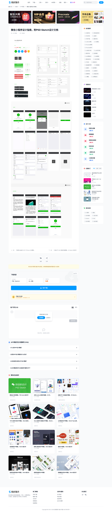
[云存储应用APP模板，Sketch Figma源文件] (68, 411)
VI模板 (87, 76)
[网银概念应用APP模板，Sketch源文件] (68, 463)
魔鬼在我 (94, 101)
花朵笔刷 (95, 53)
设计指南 (88, 215)
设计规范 (88, 221)
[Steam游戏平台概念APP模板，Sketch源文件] (44, 411)
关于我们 (59, 494)
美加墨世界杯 (89, 65)
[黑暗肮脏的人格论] (87, 90)
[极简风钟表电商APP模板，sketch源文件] (20, 463)
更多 (65, 2)
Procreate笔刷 (89, 44)
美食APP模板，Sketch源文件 (65, 446)
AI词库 (53, 2)
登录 (101, 2)
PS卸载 (97, 41)
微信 (94, 212)
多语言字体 (96, 73)
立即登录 (41, 317)
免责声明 (59, 498)
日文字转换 (97, 59)
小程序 (87, 212)
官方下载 (45, 288)
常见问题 (59, 496)
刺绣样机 (88, 73)
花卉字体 (88, 70)
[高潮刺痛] (87, 108)
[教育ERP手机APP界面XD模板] (87, 192)
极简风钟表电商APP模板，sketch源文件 (19, 472)
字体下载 (88, 38)
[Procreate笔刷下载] (68, 17)
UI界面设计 (95, 76)
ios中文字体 (97, 50)
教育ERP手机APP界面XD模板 (96, 192)
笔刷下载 (35, 496)
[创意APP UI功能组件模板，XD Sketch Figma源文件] (68, 385)
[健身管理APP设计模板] (87, 174)
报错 (76, 273)
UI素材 (16, 6)
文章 (46, 2)
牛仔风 (87, 62)
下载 (34, 2)
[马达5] (87, 114)
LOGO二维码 (88, 41)
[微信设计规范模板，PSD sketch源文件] (20, 385)
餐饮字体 (88, 53)
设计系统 (95, 221)
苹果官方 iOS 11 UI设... (96, 179)
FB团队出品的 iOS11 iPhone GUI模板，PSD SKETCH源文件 (30, 250)
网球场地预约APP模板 (39, 472)
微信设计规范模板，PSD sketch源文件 (19, 395)
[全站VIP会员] (44, 17)
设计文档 (95, 215)
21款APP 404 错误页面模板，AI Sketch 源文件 (65, 250)
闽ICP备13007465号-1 (64, 509)
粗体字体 (95, 38)
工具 (40, 2)
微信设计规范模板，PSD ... (96, 186)
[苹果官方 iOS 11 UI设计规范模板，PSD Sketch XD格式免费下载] (87, 180)
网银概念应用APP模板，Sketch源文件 (67, 472)
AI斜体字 (95, 70)
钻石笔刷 (95, 68)
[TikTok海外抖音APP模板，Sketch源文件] (20, 411)
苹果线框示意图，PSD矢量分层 (96, 198)
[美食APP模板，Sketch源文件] (68, 437)
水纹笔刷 (97, 56)
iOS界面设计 (88, 56)
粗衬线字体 (88, 59)
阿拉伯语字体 (96, 33)
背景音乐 (35, 501)
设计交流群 (60, 501)
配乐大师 (72, 2)
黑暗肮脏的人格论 (96, 88)
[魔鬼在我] (87, 102)
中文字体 (88, 36)
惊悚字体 (95, 62)
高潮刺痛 (94, 107)
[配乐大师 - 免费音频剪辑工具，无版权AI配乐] (19, 17)
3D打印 (34, 498)
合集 (60, 2)
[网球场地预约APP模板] (44, 463)
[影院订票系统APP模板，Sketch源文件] (44, 437)
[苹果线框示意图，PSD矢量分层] (87, 199)
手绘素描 (97, 65)
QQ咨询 (57, 266)
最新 (73, 307)
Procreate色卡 (89, 47)
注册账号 (48, 317)
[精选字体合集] (92, 17)
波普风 (87, 68)
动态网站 (35, 503)
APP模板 (22, 6)
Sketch (87, 218)
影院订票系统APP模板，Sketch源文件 (43, 446)
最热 (76, 307)
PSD (94, 218)
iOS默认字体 (88, 50)
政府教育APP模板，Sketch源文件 (18, 446)
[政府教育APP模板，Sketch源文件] (20, 437)
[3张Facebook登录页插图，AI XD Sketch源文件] (44, 385)
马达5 (93, 113)
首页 (29, 2)
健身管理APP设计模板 (96, 173)
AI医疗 (95, 36)
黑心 (93, 95)
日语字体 (88, 33)
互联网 (23, 33)
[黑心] (87, 96)
